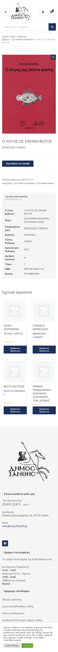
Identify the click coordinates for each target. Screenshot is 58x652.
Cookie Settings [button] (11, 645)
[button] (53, 57)
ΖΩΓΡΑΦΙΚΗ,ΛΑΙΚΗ (45, 183)
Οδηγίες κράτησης (11, 599)
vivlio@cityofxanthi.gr (15, 526)
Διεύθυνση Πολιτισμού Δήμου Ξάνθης (22, 620)
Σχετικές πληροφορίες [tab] (16, 196)
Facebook (5, 543)
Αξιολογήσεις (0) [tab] (13, 199)
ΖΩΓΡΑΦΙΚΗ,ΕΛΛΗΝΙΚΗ (22, 39)
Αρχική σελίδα (8, 36)
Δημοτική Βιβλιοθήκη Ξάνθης (18, 606)
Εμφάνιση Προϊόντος (15, 349)
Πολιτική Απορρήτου (13, 613)
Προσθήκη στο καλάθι (18, 163)
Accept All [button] (27, 645)
